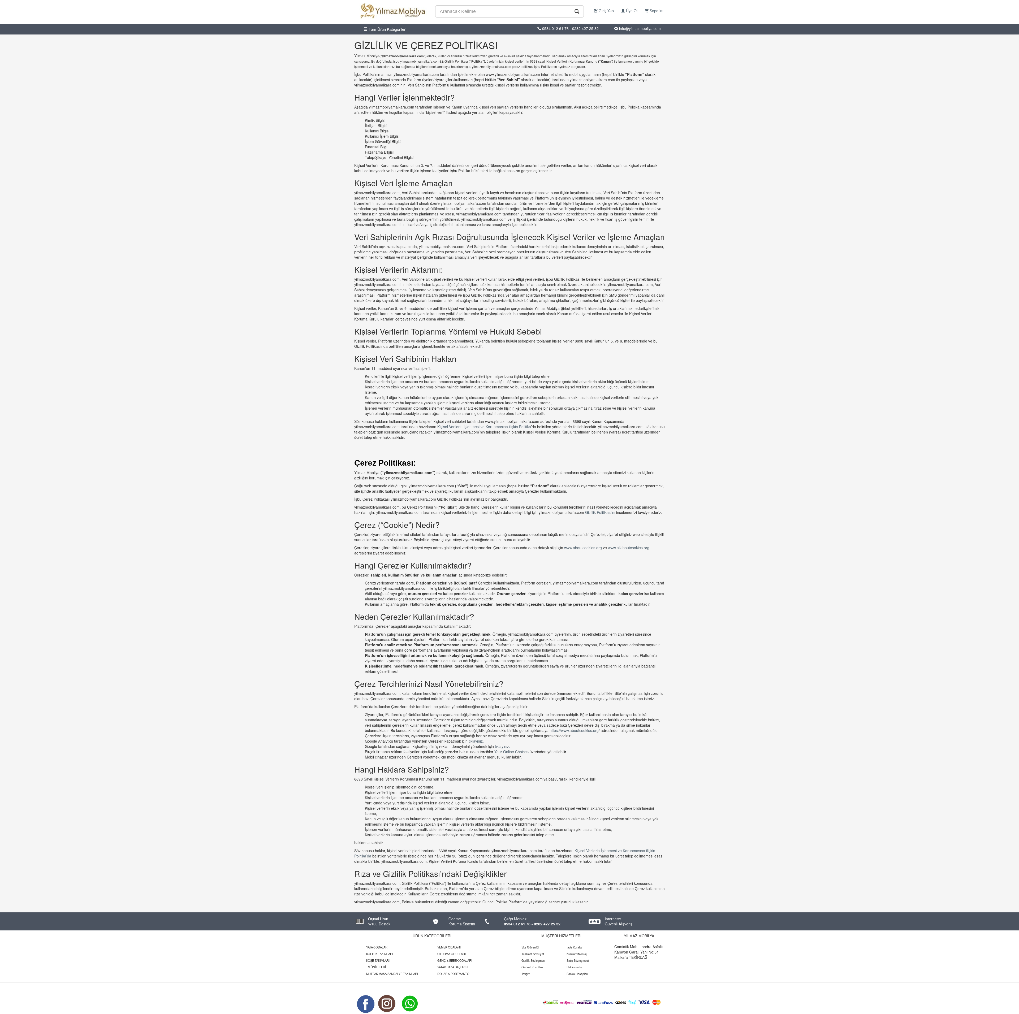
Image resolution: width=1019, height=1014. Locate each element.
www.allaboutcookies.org (628, 547)
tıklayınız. (476, 741)
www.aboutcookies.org (583, 547)
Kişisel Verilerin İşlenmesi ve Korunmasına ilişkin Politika (484, 426)
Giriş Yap (606, 10)
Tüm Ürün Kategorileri (387, 29)
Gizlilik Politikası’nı (600, 512)
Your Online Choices (512, 751)
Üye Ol (631, 10)
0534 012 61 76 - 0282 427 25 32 (532, 923)
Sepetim (656, 10)
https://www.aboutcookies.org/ (575, 730)
